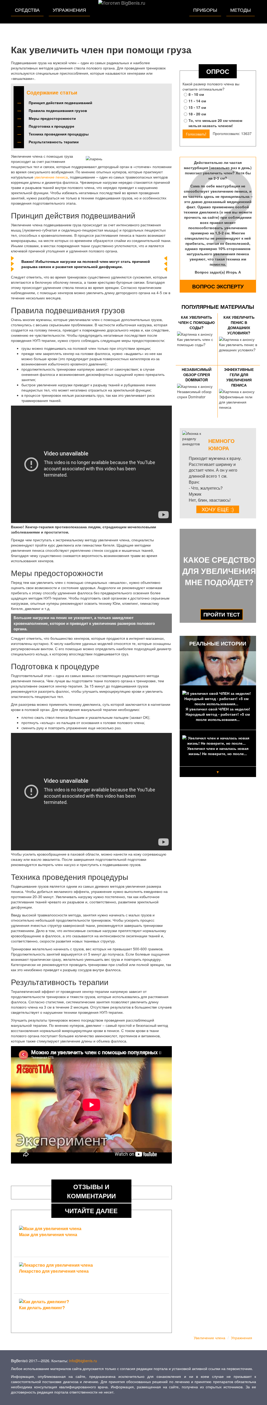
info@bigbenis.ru (83, 1360)
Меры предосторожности (52, 118)
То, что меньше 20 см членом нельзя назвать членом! (215, 123)
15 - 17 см (197, 107)
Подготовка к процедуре (51, 126)
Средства (27, 9)
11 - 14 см (197, 100)
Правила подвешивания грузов (58, 110)
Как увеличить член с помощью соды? (196, 322)
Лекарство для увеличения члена (54, 1271)
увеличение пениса (51, 177)
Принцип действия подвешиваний (60, 102)
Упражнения (69, 9)
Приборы (205, 9)
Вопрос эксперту (218, 286)
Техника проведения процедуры (59, 134)
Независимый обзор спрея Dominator (196, 374)
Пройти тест (221, 614)
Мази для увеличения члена (48, 1234)
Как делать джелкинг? (42, 1308)
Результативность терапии (54, 141)
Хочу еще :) (218, 509)
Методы (240, 9)
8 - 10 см (196, 94)
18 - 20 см (197, 113)
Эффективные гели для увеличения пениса (239, 377)
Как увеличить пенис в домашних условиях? (238, 325)
